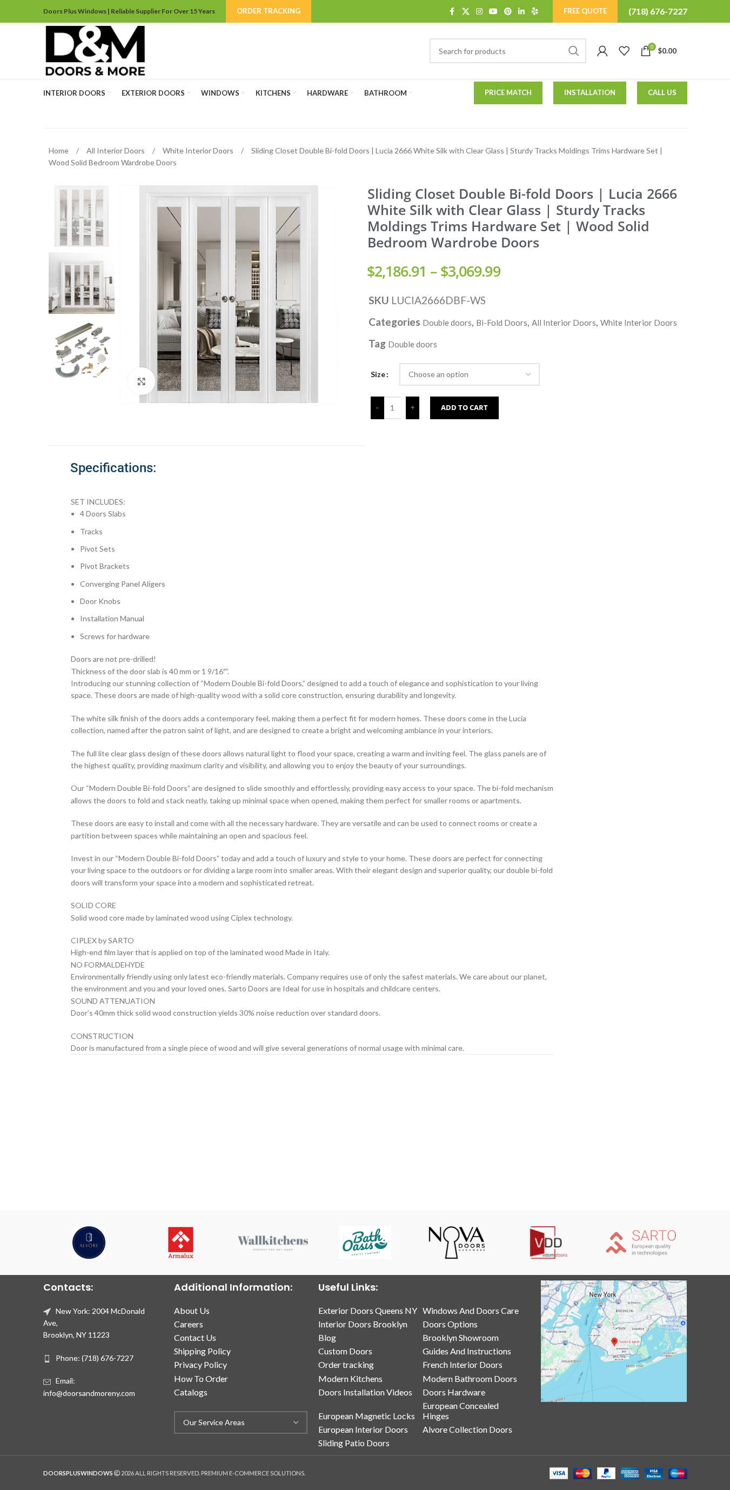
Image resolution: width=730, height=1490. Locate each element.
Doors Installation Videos (365, 1392)
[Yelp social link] (535, 11)
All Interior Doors (116, 150)
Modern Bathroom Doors (470, 1378)
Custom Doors (345, 1351)
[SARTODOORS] (641, 1243)
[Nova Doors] (457, 1243)
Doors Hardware (454, 1392)
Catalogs (190, 1392)
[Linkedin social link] (521, 11)
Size (378, 374)
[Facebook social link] (452, 11)
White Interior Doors (199, 150)
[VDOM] (549, 1243)
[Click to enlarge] (141, 380)
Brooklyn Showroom (461, 1337)
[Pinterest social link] (508, 11)
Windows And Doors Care (471, 1310)
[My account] (602, 51)
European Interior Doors (363, 1429)
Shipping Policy (202, 1351)
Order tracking (346, 1364)
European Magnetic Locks (366, 1416)
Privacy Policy (200, 1364)
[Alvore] (89, 1243)
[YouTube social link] (493, 11)
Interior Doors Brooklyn (362, 1324)
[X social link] (466, 11)
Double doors (447, 322)
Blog (327, 1337)
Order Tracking (268, 10)
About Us (192, 1310)
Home (59, 150)
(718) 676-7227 (657, 11)
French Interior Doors (463, 1364)
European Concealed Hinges (461, 1410)
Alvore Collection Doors (467, 1429)
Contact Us (195, 1337)
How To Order (201, 1378)
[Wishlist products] (624, 51)
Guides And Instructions (467, 1351)
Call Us (662, 92)
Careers (188, 1324)
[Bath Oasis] (365, 1243)
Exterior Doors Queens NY (367, 1310)
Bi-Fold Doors (501, 322)
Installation (589, 92)
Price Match (508, 92)
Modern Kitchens (350, 1378)
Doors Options (450, 1324)
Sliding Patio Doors (354, 1443)
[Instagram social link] (479, 11)
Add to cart (464, 407)
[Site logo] (95, 50)
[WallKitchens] (273, 1243)
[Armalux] (181, 1243)
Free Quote (585, 10)
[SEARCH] (573, 50)
